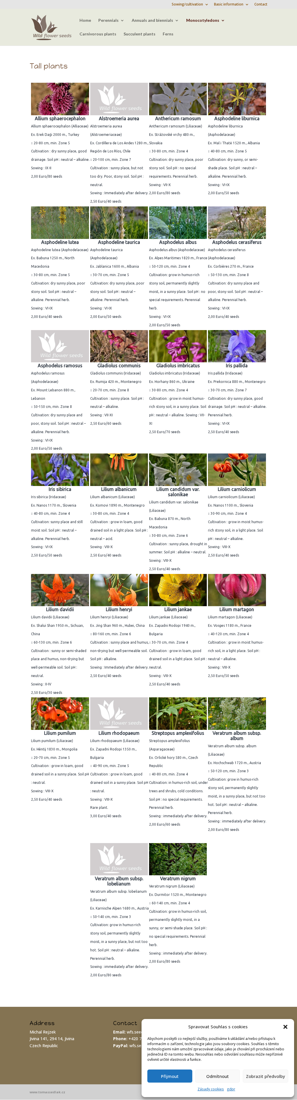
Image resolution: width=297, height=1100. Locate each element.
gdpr (231, 1089)
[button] (285, 1027)
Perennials (108, 20)
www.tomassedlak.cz (47, 1092)
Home (85, 20)
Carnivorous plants (97, 34)
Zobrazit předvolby (265, 1076)
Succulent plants (139, 34)
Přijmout (170, 1076)
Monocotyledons (202, 20)
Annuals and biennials (152, 20)
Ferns (168, 34)
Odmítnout (217, 1076)
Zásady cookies (211, 1089)
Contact (260, 5)
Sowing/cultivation (187, 5)
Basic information (228, 5)
